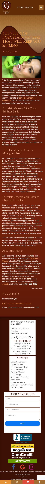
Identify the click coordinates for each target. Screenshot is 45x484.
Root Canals (15, 379)
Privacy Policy (23, 477)
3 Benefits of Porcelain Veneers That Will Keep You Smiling (21, 39)
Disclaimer (31, 479)
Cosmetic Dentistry (18, 362)
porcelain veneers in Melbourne (19, 99)
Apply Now (22, 461)
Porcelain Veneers (18, 372)
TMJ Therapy (16, 374)
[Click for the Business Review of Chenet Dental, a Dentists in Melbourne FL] (22, 439)
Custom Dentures (18, 382)
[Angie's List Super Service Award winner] (22, 451)
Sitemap (17, 472)
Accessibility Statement (27, 472)
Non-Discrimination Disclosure (19, 479)
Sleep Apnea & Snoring (19, 377)
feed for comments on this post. (17, 303)
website (5, 284)
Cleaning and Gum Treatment (22, 385)
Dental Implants (17, 387)
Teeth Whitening (17, 369)
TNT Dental (26, 474)
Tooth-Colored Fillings (19, 367)
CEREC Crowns (17, 364)
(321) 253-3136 (25, 7)
